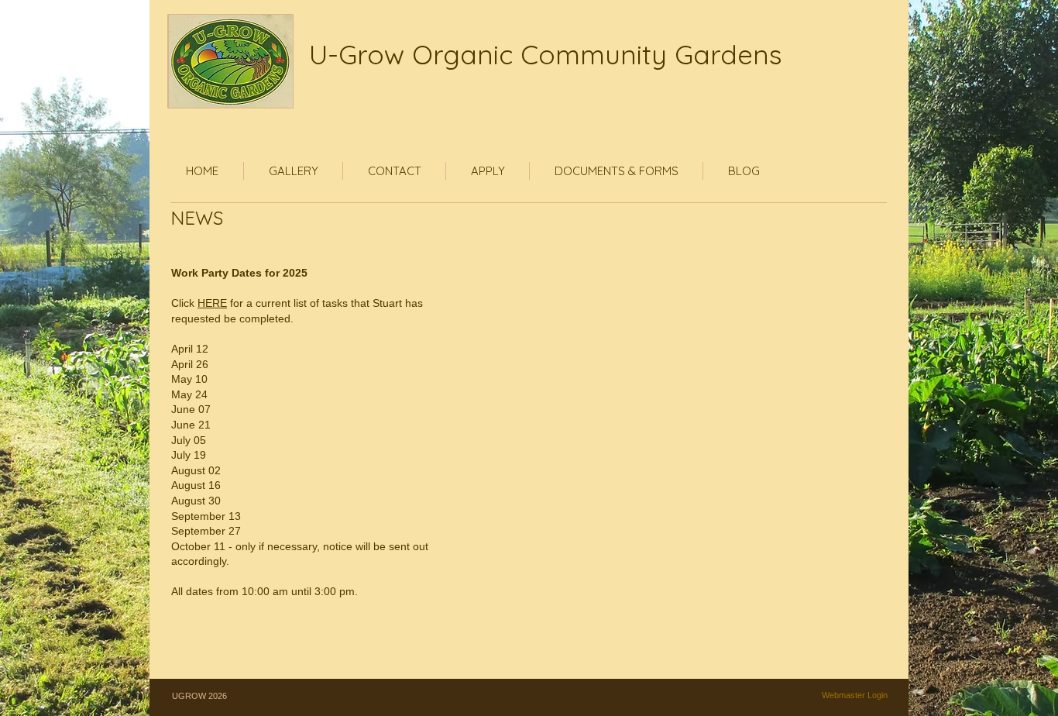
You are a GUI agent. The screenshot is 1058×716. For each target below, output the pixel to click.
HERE (212, 303)
